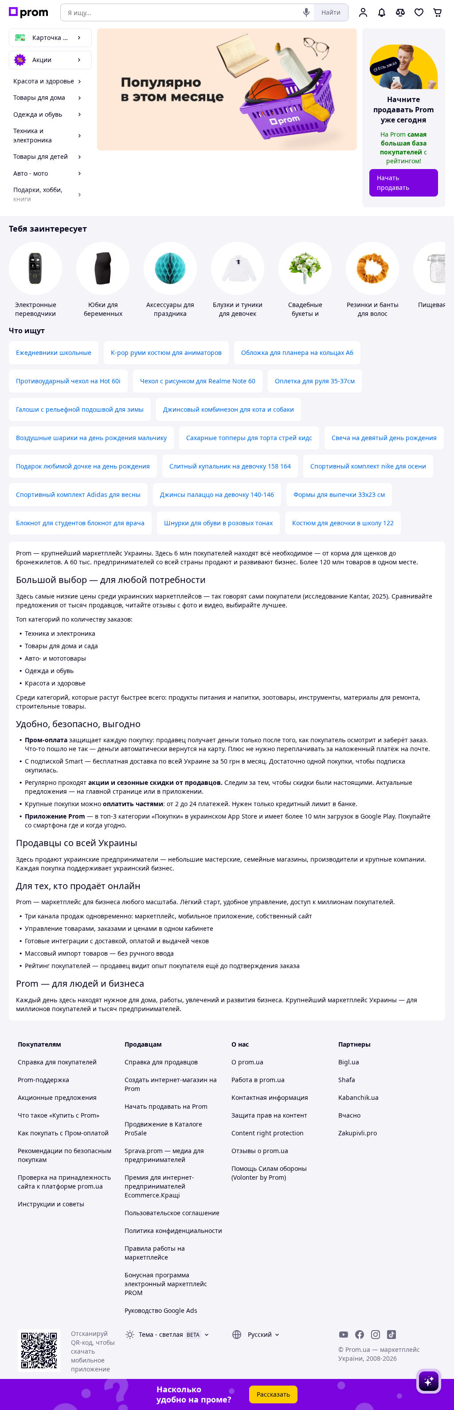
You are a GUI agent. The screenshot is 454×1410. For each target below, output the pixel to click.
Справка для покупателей (57, 1062)
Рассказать (273, 1394)
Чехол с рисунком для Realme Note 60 (197, 381)
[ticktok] (391, 1334)
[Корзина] (437, 12)
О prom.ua (247, 1062)
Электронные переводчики (35, 309)
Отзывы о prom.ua (259, 1150)
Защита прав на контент (269, 1115)
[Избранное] (419, 12)
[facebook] (359, 1334)
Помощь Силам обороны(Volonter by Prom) (269, 1173)
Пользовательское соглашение (172, 1213)
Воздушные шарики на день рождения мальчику (91, 437)
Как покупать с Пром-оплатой (63, 1133)
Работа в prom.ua (258, 1079)
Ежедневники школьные (53, 352)
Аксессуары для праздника (170, 309)
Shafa (346, 1079)
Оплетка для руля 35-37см (315, 381)
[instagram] (375, 1334)
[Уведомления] (381, 12)
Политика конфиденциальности (173, 1230)
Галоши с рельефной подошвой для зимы (80, 409)
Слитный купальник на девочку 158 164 (230, 466)
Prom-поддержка (43, 1079)
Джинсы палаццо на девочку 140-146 (217, 494)
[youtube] (343, 1334)
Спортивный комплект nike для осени (368, 466)
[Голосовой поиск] (306, 12)
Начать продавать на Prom (166, 1106)
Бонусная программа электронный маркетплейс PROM (166, 1284)
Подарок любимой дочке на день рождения (83, 466)
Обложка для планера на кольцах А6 (297, 352)
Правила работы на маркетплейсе (155, 1252)
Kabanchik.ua (358, 1097)
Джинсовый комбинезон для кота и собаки (228, 409)
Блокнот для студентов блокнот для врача (80, 523)
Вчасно (349, 1115)
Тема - (161, 1334)
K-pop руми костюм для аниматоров (166, 352)
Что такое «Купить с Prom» (58, 1115)
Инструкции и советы (51, 1204)
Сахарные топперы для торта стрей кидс (249, 437)
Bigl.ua (348, 1062)
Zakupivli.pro (357, 1133)
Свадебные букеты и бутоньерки (305, 313)
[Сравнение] (400, 12)
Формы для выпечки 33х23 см (339, 494)
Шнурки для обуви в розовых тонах (218, 523)
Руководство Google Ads (161, 1310)
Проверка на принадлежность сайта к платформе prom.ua (64, 1181)
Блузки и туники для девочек (237, 309)
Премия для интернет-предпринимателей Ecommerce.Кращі (159, 1186)
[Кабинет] (363, 12)
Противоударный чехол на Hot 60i (68, 381)
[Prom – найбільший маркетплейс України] (28, 12)
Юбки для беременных (103, 309)
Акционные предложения (57, 1097)
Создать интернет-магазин (166, 1079)
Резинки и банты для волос (373, 309)
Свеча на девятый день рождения (384, 437)
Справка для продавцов (161, 1062)
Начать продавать (393, 182)
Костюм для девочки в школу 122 (343, 523)
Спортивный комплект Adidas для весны (78, 494)
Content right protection (267, 1133)
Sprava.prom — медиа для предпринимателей (164, 1155)
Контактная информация (269, 1097)
